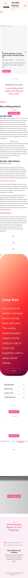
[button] (2, 52)
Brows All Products (14, 113)
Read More (6, 69)
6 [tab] (18, 79)
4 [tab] (15, 79)
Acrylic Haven (15, 4)
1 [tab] (10, 79)
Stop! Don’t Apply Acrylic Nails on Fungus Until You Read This (13, 54)
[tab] (14, 384)
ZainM (17, 574)
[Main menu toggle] (25, 5)
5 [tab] (16, 79)
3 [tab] (13, 79)
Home (3, 102)
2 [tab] (12, 79)
